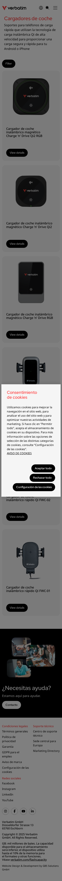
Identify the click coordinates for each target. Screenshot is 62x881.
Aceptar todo (43, 468)
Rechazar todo (42, 478)
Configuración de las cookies (34, 487)
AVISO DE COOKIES (19, 453)
